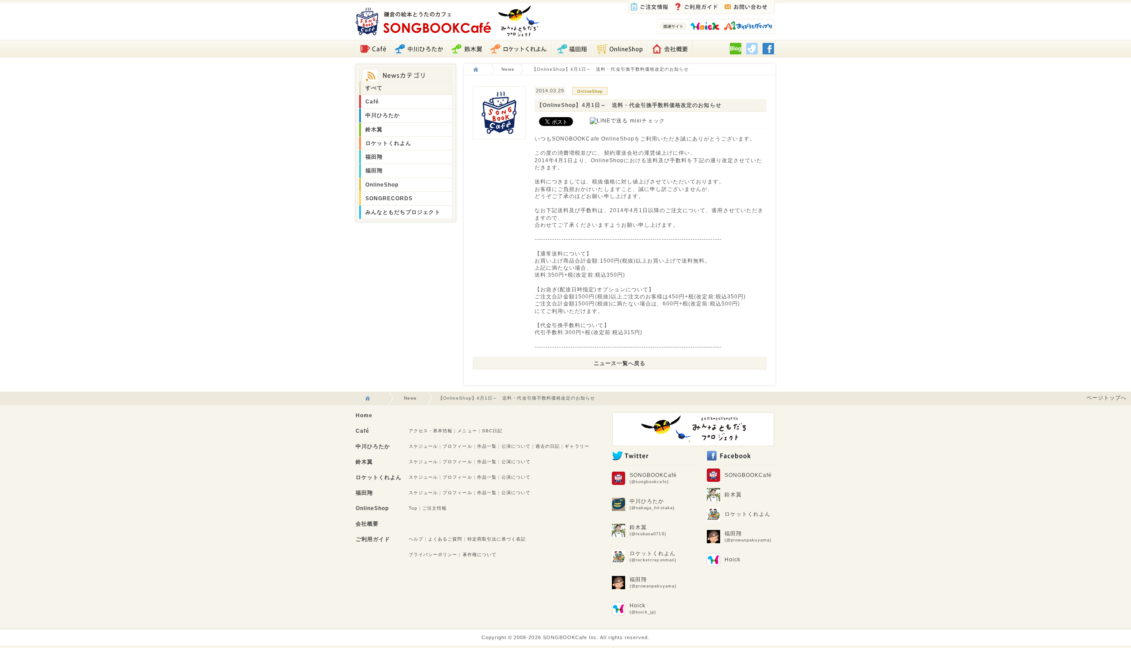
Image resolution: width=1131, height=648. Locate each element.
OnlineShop (382, 184)
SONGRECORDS (389, 198)
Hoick (643, 608)
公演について (516, 446)
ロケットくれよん (388, 143)
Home (364, 415)
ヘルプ (416, 539)
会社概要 (367, 524)
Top (413, 508)
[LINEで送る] (609, 120)
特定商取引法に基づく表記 (496, 539)
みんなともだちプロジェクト (402, 212)
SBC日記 (492, 430)
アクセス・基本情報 (430, 430)
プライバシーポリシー (433, 554)
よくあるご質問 (445, 539)
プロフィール (457, 446)
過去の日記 (547, 446)
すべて (374, 88)
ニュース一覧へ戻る (619, 363)
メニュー (467, 430)
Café (372, 101)
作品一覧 (487, 446)
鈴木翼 (374, 129)
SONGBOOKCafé (653, 478)
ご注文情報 (434, 508)
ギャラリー (577, 446)
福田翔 (374, 157)
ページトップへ (1106, 397)
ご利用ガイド (373, 539)
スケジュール (423, 446)
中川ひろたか (382, 115)
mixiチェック (647, 120)
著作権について (480, 554)
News (507, 69)
